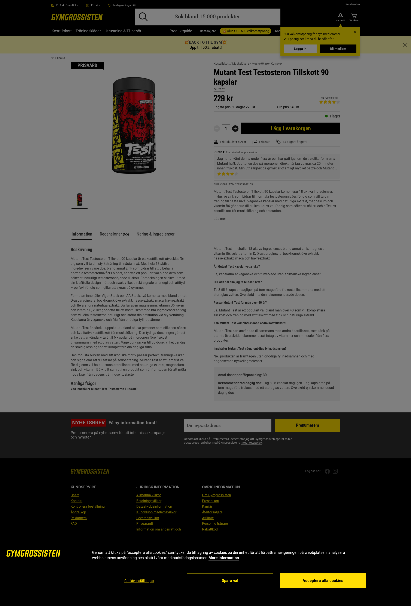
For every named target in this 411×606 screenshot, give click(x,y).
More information (223, 558)
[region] (205, 569)
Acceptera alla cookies (322, 580)
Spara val (230, 580)
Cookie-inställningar (139, 580)
